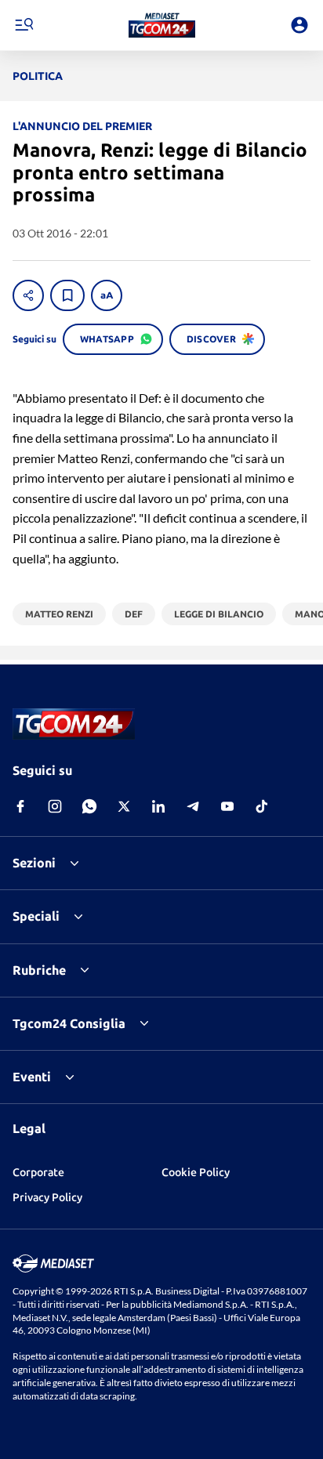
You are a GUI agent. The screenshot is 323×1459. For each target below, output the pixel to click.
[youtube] (227, 806)
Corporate (38, 1172)
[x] (124, 806)
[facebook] (20, 806)
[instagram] (55, 806)
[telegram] (193, 806)
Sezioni (34, 863)
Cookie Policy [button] (196, 1172)
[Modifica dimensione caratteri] (106, 295)
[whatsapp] (89, 806)
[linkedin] (158, 806)
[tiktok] (262, 806)
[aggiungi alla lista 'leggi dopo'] (67, 295)
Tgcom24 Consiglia (69, 1023)
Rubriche (39, 970)
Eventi (32, 1077)
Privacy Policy (47, 1197)
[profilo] (299, 25)
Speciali (36, 916)
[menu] (23, 25)
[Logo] (162, 25)
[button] (162, 25)
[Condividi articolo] (28, 295)
